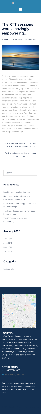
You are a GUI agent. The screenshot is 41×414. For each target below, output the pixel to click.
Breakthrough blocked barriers (16, 192)
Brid (6, 39)
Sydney (22, 410)
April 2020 (8, 239)
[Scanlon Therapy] (20, 4)
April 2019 (7, 251)
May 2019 (7, 247)
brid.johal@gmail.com (14, 374)
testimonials (30, 39)
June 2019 (7, 243)
